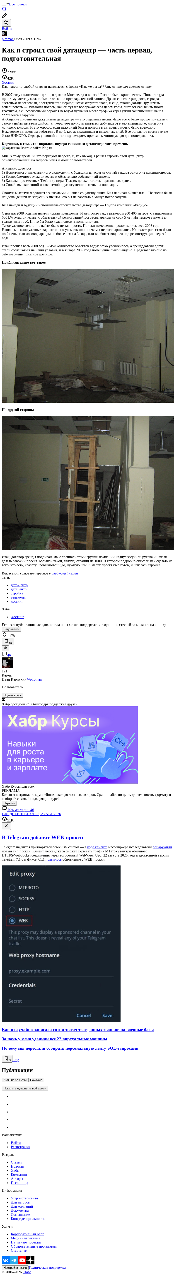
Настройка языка (15, 1267)
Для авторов (20, 1202)
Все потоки (18, 4)
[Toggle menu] (3, 5)
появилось (54, 859)
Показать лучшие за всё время (25, 1088)
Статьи (16, 1162)
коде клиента (97, 847)
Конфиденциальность (27, 1219)
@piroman (34, 679)
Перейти (9, 803)
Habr (27, 1272)
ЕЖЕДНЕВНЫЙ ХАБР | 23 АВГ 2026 (31, 814)
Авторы (17, 1179)
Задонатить (11, 629)
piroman (8, 39)
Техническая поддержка (47, 1267)
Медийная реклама (25, 1238)
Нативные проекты (26, 1242)
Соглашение (20, 1214)
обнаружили (162, 847)
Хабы (15, 1170)
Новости (17, 1166)
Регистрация (20, 1147)
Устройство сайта (24, 1198)
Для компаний (22, 1206)
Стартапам (19, 1250)
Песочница (19, 1183)
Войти (16, 1143)
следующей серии (65, 573)
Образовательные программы (34, 1246)
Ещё (15, 1060)
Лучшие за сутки (15, 1080)
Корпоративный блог (27, 1234)
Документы (20, 1210)
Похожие (36, 1080)
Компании (19, 1174)
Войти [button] (7, 28)
